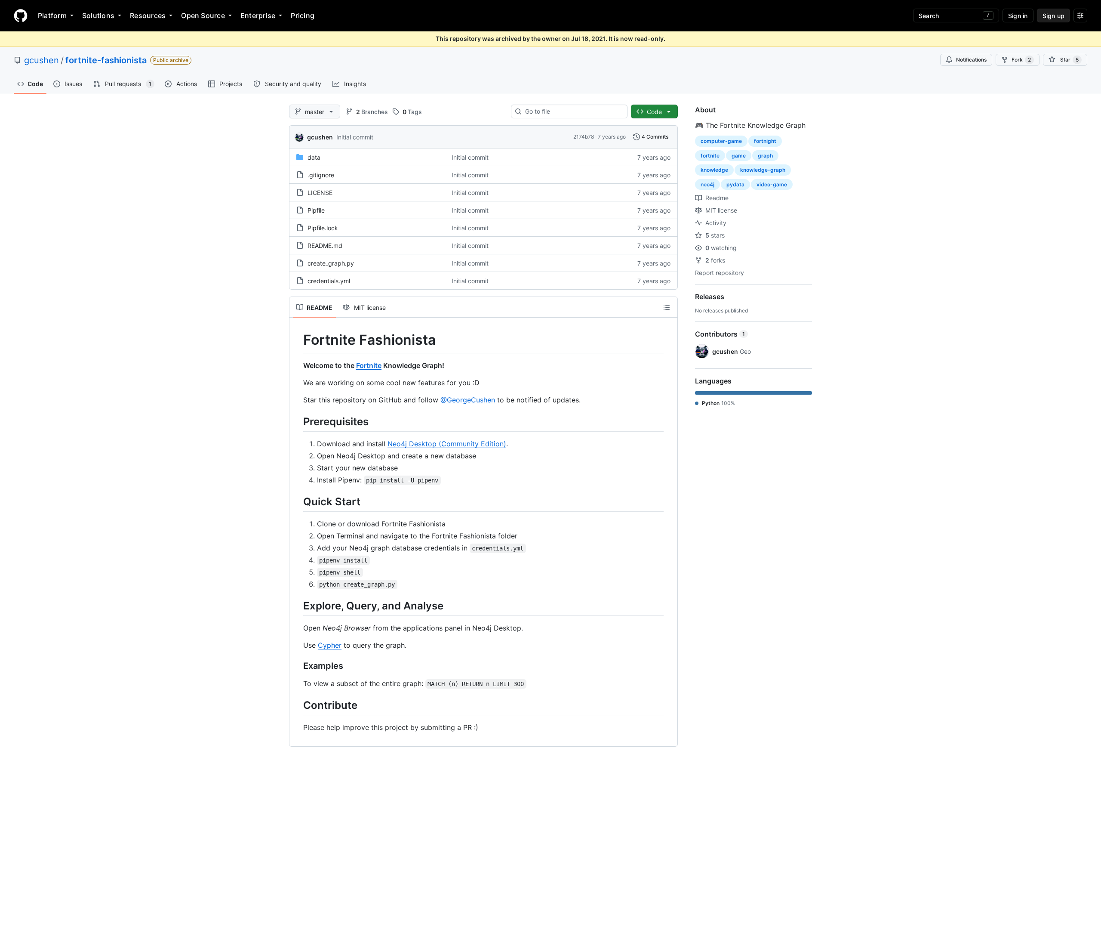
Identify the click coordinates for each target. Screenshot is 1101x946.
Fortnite (368, 365)
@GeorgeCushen (467, 400)
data (314, 157)
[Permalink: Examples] (297, 666)
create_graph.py (331, 263)
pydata (735, 184)
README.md (325, 245)
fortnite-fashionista (106, 60)
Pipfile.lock (323, 228)
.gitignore (321, 175)
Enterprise (257, 15)
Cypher (329, 645)
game (739, 155)
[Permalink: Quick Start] (297, 501)
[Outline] (666, 307)
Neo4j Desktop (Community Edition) (447, 443)
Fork (1021, 59)
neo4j (707, 184)
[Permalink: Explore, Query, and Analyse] (297, 606)
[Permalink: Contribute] (297, 705)
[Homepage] (21, 15)
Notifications (971, 59)
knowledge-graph (762, 170)
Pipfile (316, 210)
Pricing (302, 15)
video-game (772, 184)
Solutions (98, 15)
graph (765, 155)
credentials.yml (329, 280)
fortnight (765, 141)
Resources (148, 15)
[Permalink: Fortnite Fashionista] (297, 340)
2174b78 (583, 136)
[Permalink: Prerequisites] (297, 421)
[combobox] (572, 111)
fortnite (710, 155)
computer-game (721, 141)
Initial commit (354, 137)
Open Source (203, 15)
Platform (52, 15)
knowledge (714, 170)
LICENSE (320, 192)
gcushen (41, 60)
